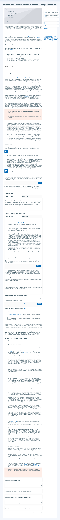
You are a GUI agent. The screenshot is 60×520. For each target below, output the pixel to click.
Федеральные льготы (9, 196)
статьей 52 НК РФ (20, 425)
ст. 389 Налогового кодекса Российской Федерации (24, 77)
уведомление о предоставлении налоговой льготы (16, 328)
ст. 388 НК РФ (38, 37)
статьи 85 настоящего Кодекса (28, 96)
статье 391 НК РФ (10, 120)
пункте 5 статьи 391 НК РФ (20, 222)
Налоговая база (10, 15)
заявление (12, 299)
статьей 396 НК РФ (21, 350)
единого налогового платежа (15, 471)
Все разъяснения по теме (48, 42)
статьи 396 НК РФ (31, 347)
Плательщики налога (11, 11)
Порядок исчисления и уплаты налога (14, 21)
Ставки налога (10, 17)
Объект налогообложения (12, 13)
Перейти (39, 182)
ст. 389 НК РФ (27, 36)
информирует (23, 283)
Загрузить (38, 265)
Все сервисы (46, 28)
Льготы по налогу (11, 19)
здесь (25, 308)
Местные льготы (25, 196)
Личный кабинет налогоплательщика (15, 314)
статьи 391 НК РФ (27, 84)
